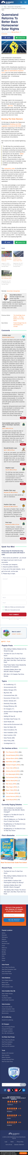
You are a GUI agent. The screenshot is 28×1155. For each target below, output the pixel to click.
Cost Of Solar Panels (7, 973)
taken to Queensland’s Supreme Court (12, 71)
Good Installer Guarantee (8, 1000)
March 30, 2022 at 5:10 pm (8, 337)
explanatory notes (9, 168)
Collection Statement (19, 1144)
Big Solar (6, 693)
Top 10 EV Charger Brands (8, 1026)
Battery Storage (8, 690)
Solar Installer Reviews (7, 993)
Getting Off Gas (8, 716)
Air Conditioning (8, 684)
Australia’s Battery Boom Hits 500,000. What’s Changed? (14, 810)
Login (6, 1141)
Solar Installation (9, 732)
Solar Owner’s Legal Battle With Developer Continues (6, 259)
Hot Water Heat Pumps (10, 719)
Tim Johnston (10, 793)
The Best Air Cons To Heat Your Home (13, 654)
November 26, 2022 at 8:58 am (11, 492)
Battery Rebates (5, 984)
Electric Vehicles (9, 701)
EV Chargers (7, 709)
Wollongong (4, 937)
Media (12, 1141)
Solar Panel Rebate (6, 971)
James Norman (10, 796)
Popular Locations (7, 930)
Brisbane (4, 939)
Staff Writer (9, 761)
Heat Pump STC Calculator (8, 1046)
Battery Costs (5, 982)
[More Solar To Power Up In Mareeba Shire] (6, 273)
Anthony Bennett (11, 771)
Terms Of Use (9, 1144)
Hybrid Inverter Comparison (8, 1011)
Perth (3, 956)
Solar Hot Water (8, 727)
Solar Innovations (9, 730)
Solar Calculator (5, 1055)
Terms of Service (14, 619)
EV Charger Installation (7, 1031)
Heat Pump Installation (7, 1042)
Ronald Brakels (10, 755)
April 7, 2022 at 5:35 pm (9, 450)
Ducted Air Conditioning (7, 1020)
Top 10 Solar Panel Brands (8, 967)
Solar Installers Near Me (8, 991)
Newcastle (4, 935)
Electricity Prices (9, 703)
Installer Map (5, 995)
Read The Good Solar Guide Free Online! (14, 862)
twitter (12, 1090)
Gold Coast (4, 941)
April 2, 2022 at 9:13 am (7, 428)
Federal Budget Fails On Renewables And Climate (19, 324)
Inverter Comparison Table (8, 1009)
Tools (3, 1050)
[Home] (2, 7)
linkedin (23, 1090)
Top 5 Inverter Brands (7, 1007)
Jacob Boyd (9, 799)
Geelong (4, 950)
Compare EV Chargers (7, 1029)
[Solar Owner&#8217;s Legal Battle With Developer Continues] (6, 254)
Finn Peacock (10, 752)
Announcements (8, 687)
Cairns (3, 945)
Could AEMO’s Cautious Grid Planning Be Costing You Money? (14, 881)
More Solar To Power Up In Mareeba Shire (6, 277)
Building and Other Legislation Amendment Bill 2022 (11, 125)
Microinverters (5, 1013)
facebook (5, 1090)
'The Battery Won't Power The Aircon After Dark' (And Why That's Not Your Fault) (15, 660)
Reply (23, 418)
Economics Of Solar (10, 698)
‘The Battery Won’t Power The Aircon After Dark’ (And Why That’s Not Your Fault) (15, 892)
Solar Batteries (6, 978)
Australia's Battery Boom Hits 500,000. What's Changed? (12, 670)
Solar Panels (7, 738)
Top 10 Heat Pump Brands (8, 1040)
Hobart (3, 958)
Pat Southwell (10, 777)
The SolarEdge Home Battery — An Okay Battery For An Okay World (19, 317)
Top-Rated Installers (6, 998)
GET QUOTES (23, 1153)
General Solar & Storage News (13, 291)
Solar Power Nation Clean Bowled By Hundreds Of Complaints (15, 666)
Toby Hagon (9, 787)
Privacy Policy (23, 618)
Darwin (3, 960)
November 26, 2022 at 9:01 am (11, 506)
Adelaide (4, 954)
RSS (16, 752)
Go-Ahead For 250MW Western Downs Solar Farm (17, 259)
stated (21, 154)
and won (10, 106)
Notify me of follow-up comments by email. (15, 607)
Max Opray (9, 784)
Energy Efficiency (9, 706)
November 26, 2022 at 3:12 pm (12, 524)
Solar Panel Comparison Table (9, 969)
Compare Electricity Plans (8, 1059)
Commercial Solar (9, 695)
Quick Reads (7, 722)
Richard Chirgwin (11, 765)
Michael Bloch (15, 32)
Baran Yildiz (9, 790)
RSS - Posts (6, 641)
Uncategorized (8, 743)
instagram (8, 1090)
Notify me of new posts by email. (12, 610)
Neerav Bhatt (10, 780)
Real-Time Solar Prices (7, 1061)
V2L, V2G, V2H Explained (8, 1033)
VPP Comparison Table (7, 986)
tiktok (20, 1090)
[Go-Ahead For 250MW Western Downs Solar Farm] (18, 254)
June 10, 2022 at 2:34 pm (11, 469)
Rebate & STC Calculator (8, 1053)
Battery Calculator (6, 1057)
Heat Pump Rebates (6, 1044)
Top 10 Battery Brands (7, 980)
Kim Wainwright (10, 774)
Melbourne (4, 947)
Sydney (3, 933)
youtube (16, 1090)
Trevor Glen (9, 768)
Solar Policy (7, 740)
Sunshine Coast (5, 943)
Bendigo (4, 952)
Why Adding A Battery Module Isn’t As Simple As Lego (15, 877)
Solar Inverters (8, 735)
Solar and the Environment (12, 724)
